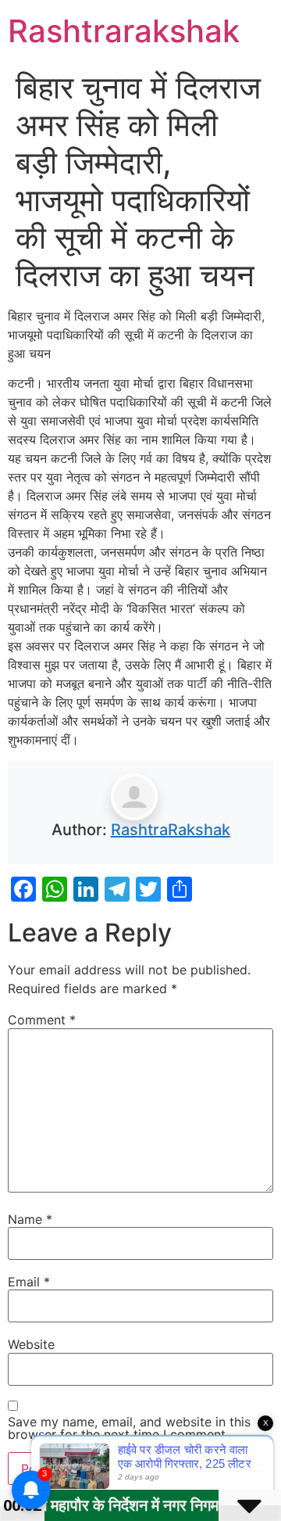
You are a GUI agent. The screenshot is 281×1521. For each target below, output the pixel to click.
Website (31, 1344)
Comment (42, 1019)
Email (29, 1281)
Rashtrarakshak (124, 31)
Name (30, 1219)
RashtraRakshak (170, 829)
